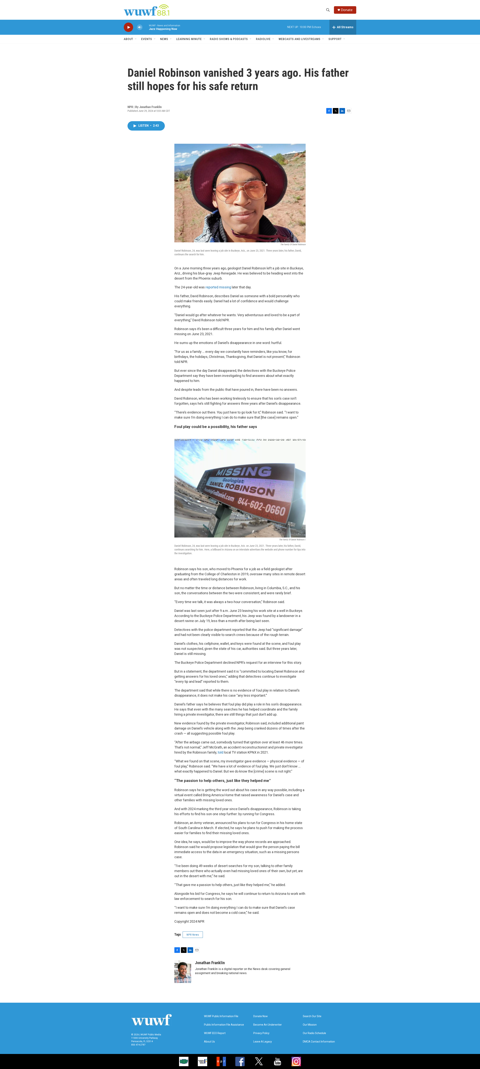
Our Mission (310, 1024)
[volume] (139, 27)
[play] (128, 27)
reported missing (218, 287)
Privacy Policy (261, 1033)
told (220, 752)
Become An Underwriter (267, 1024)
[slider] (145, 27)
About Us (209, 1041)
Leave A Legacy (262, 1041)
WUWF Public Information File (221, 1016)
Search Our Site (312, 1016)
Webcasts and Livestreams (299, 39)
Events (146, 39)
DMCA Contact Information (319, 1041)
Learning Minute (189, 39)
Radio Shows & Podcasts (229, 39)
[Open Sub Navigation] (135, 39)
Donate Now (260, 1016)
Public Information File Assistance (224, 1024)
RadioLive (263, 39)
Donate (346, 10)
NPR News (193, 934)
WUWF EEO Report (215, 1033)
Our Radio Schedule (314, 1033)
